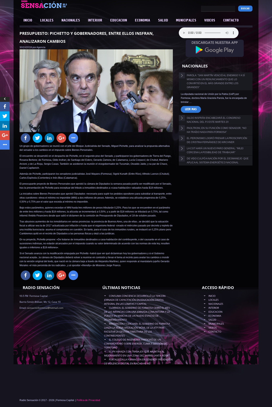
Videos (209, 20)
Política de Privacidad (88, 400)
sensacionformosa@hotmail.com (45, 308)
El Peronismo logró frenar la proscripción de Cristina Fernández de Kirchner (217, 140)
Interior (95, 20)
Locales (47, 20)
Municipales (186, 20)
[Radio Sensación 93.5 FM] (66, 5)
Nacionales (71, 20)
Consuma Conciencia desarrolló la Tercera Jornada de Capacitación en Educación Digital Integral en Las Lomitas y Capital (135, 300)
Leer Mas (191, 109)
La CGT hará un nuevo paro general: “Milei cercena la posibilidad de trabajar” (215, 150)
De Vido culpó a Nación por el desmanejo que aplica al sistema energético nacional (218, 160)
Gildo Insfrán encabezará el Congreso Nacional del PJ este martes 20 (213, 120)
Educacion (118, 20)
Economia (142, 20)
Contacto (231, 20)
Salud (163, 20)
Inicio (27, 20)
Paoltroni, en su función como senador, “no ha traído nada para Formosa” (216, 130)
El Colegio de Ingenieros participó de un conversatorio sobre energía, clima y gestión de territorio (135, 343)
